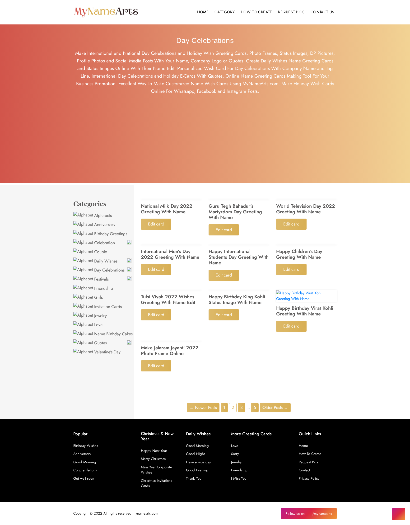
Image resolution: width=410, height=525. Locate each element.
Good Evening (197, 470)
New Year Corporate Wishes (156, 469)
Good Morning (84, 462)
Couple (100, 252)
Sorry (235, 453)
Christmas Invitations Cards (156, 483)
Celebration (104, 243)
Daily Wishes (105, 261)
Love (97, 325)
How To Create (310, 453)
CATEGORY (224, 12)
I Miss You (239, 478)
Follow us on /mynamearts (309, 513)
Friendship (103, 288)
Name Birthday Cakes (113, 334)
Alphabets (102, 215)
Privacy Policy (309, 478)
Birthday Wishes (85, 445)
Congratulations (85, 470)
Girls (98, 297)
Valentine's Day (107, 352)
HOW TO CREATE (256, 12)
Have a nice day (198, 462)
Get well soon (83, 478)
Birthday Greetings (110, 234)
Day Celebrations (109, 270)
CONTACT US (322, 12)
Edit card (156, 224)
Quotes (100, 343)
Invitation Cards (107, 307)
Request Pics (308, 462)
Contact (304, 470)
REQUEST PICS (291, 12)
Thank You (193, 478)
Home (303, 445)
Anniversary (104, 224)
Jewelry (100, 316)
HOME (203, 12)
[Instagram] (398, 514)
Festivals (101, 279)
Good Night (195, 453)
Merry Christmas (153, 458)
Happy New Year (154, 450)
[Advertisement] (205, 150)
